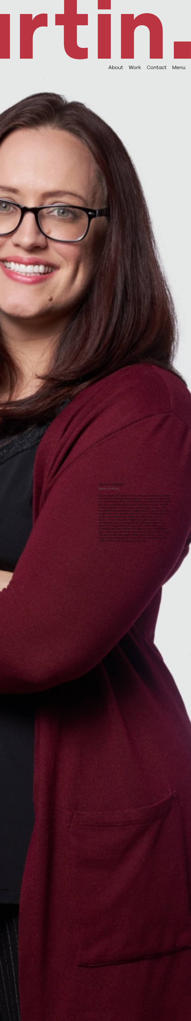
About (115, 67)
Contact (157, 67)
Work (135, 67)
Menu (178, 67)
